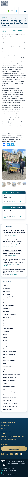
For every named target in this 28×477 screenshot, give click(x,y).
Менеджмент (6, 349)
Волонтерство (6, 308)
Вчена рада (6, 311)
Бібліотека (6, 300)
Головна (4, 17)
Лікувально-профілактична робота (12, 436)
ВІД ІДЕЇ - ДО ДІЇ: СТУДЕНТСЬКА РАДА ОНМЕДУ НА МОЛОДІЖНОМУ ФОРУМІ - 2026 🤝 (14, 232)
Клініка (5, 340)
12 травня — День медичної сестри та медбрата (13, 196)
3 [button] (15, 187)
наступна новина (16, 207)
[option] (14, 164)
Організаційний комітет (9, 360)
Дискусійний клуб (7, 317)
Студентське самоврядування (10, 397)
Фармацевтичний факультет (10, 406)
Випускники (6, 302)
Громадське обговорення (9, 314)
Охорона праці (7, 366)
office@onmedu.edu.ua (9, 470)
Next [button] (27, 185)
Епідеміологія (6, 331)
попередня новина (12, 192)
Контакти (4, 444)
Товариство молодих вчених (10, 403)
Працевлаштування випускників (11, 374)
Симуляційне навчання (9, 386)
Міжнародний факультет (9, 351)
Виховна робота (6, 431)
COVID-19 (5, 285)
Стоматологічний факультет (10, 392)
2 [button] (13, 187)
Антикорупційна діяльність (10, 297)
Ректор (5, 383)
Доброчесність (7, 323)
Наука (20, 30)
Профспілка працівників (9, 246)
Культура (19, 201)
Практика (5, 372)
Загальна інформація (8, 422)
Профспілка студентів (9, 380)
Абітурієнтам (6, 288)
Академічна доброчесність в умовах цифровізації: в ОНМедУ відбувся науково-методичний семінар (13, 241)
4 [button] (18, 187)
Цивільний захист (7, 409)
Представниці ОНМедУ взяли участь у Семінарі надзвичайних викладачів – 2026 (14, 271)
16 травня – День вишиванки (12, 210)
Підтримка (5, 369)
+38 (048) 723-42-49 (8, 468)
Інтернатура (6, 334)
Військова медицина (8, 305)
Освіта (4, 31)
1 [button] (11, 187)
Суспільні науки (7, 400)
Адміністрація (14, 264)
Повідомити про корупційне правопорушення (14, 448)
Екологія (5, 326)
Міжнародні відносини (9, 354)
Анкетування (6, 294)
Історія (13, 201)
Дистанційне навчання (9, 320)
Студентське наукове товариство (12, 395)
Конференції (13, 30)
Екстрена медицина (8, 328)
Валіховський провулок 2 (9, 473)
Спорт (4, 389)
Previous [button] (1, 185)
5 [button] (20, 187)
